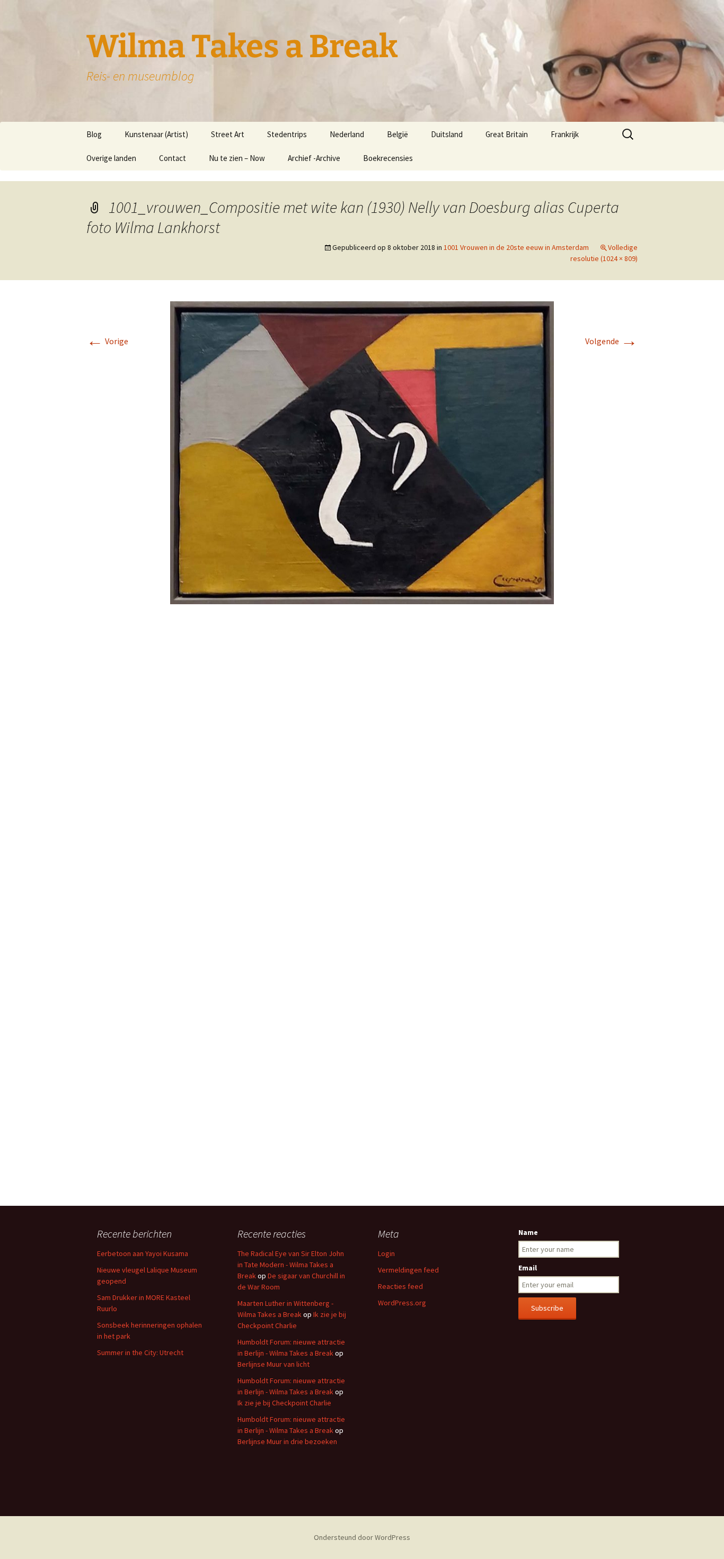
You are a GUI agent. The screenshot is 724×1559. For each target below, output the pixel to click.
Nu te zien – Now (237, 158)
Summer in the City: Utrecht (140, 1352)
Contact (172, 158)
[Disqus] (362, 770)
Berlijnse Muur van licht (273, 1364)
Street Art (227, 134)
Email (527, 1268)
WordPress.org (402, 1302)
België (397, 134)
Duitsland (447, 134)
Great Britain (506, 134)
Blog (94, 134)
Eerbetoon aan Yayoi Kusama (142, 1253)
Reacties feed (400, 1286)
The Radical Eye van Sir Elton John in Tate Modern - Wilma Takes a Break (290, 1264)
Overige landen (111, 158)
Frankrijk (565, 134)
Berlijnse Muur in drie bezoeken (287, 1441)
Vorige (107, 341)
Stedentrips (287, 134)
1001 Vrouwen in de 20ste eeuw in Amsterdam (516, 247)
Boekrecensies (388, 158)
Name (528, 1232)
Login (386, 1253)
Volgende (611, 341)
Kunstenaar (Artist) (156, 134)
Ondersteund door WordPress (362, 1537)
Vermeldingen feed (408, 1270)
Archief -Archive (314, 158)
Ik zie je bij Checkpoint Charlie (284, 1403)
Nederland (347, 134)
